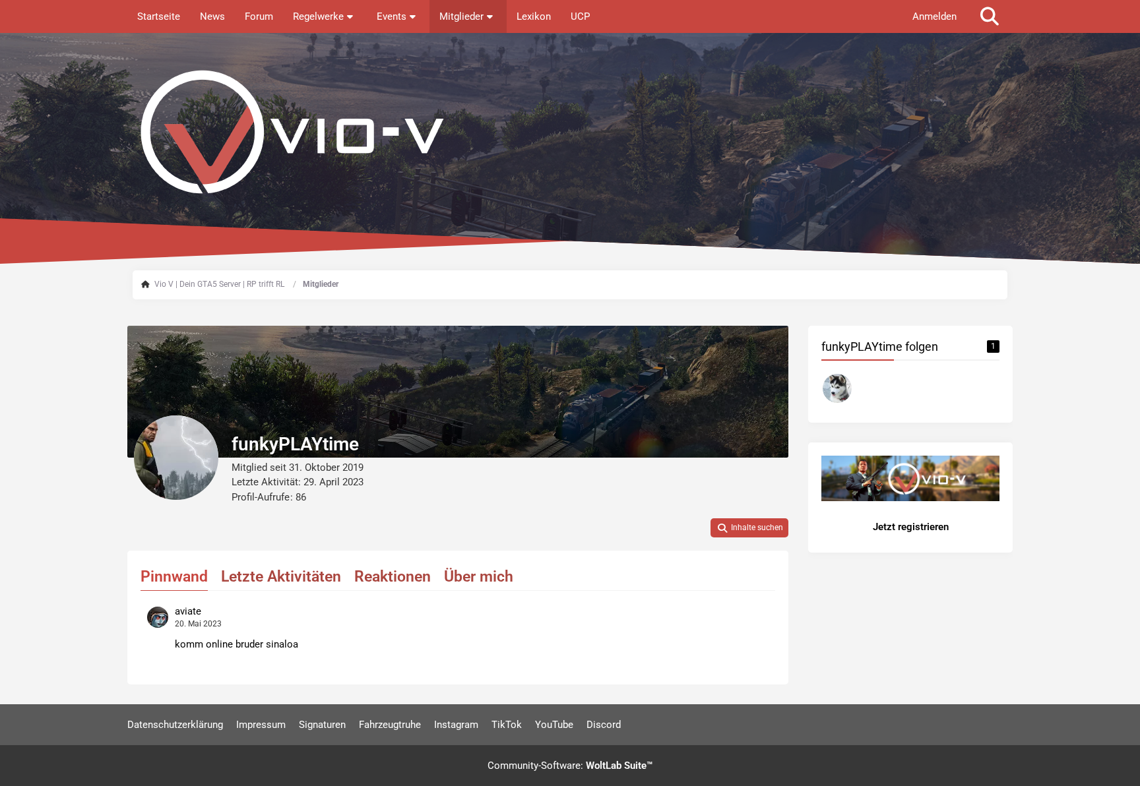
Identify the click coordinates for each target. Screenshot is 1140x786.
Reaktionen (392, 577)
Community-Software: (570, 765)
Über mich (478, 577)
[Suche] (989, 16)
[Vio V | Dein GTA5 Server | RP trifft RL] (570, 131)
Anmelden (934, 16)
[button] (749, 528)
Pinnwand (174, 577)
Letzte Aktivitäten (281, 577)
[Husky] (837, 388)
